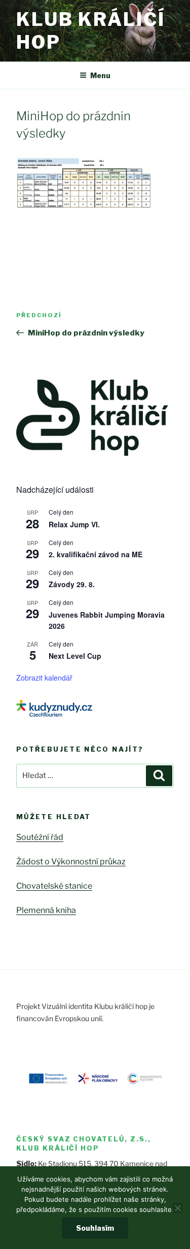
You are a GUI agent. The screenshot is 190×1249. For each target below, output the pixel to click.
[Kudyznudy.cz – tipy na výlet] (54, 714)
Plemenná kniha (46, 910)
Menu (100, 75)
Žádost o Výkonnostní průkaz (71, 861)
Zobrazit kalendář (44, 677)
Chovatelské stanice (54, 886)
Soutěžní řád (39, 837)
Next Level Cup (75, 656)
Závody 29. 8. (72, 584)
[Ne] (177, 1208)
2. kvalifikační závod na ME (95, 554)
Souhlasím (95, 1228)
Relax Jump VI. (74, 524)
